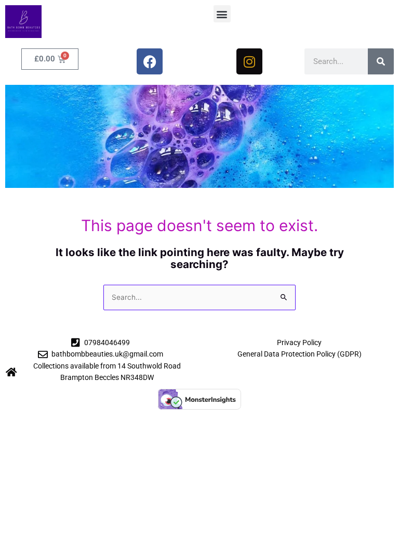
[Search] (381, 61)
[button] (222, 13)
